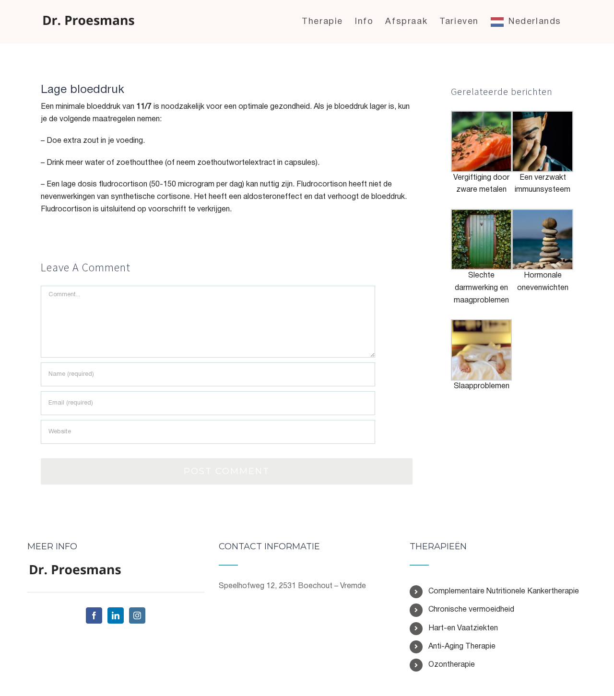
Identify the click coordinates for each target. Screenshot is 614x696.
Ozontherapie (451, 664)
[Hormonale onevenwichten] (542, 214)
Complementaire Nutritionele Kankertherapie (503, 591)
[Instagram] (137, 615)
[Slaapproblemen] (481, 325)
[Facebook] (94, 615)
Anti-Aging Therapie (462, 646)
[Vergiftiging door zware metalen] (481, 116)
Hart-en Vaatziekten (463, 628)
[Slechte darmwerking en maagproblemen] (481, 214)
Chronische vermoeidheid (471, 609)
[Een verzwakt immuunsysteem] (542, 116)
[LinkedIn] (115, 615)
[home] (75, 570)
